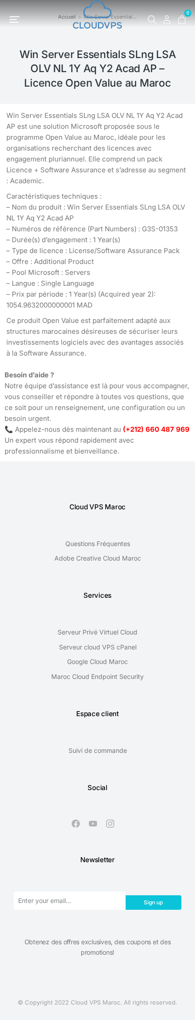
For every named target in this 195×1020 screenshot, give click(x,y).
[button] (14, 19)
